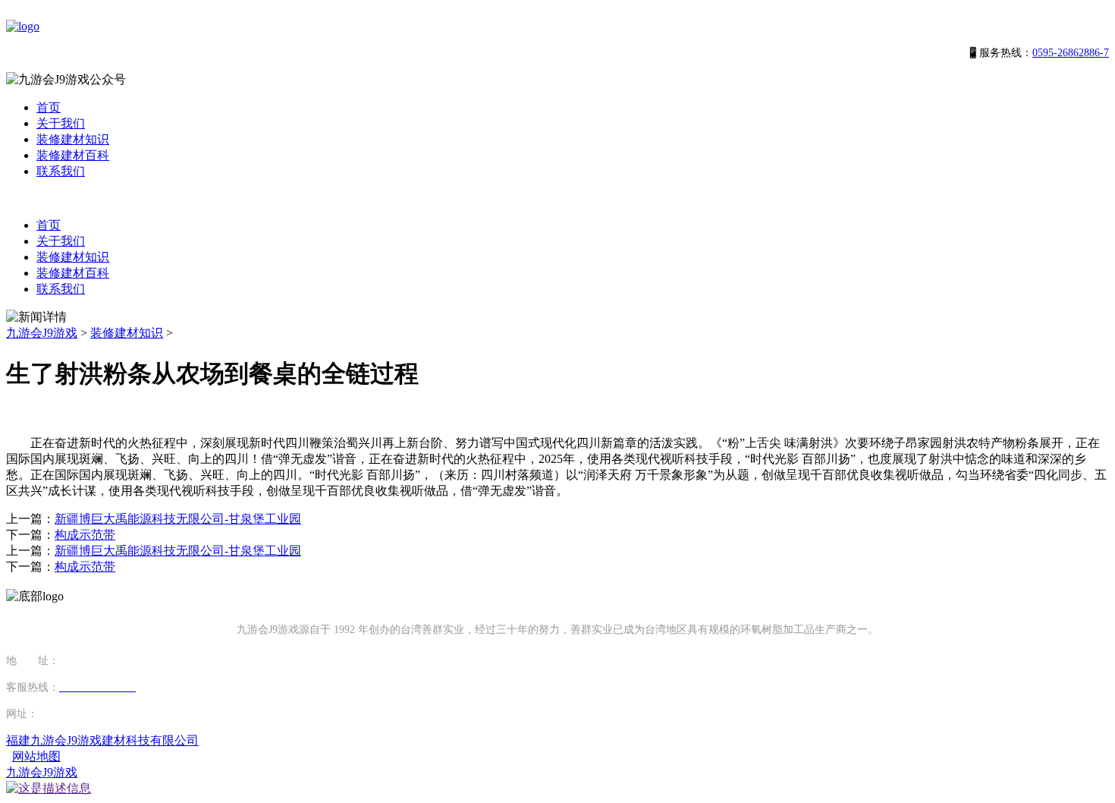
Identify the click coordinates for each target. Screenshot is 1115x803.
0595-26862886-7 (1070, 52)
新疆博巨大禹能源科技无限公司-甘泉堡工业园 (178, 518)
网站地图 (36, 756)
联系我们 (60, 171)
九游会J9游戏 (41, 332)
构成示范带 (85, 534)
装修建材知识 (72, 139)
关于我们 (60, 123)
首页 (48, 107)
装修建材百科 (72, 155)
